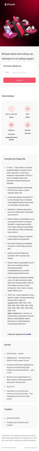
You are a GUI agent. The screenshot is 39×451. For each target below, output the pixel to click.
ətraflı (28, 334)
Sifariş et (19, 80)
